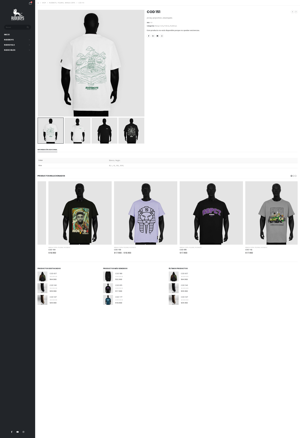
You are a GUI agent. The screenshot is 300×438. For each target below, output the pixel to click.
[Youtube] (17, 432)
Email (157, 36)
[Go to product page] (69, 213)
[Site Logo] (17, 14)
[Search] (28, 27)
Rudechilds (9, 50)
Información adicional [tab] (47, 150)
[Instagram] (23, 432)
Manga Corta (159, 26)
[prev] (292, 11)
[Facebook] (11, 432)
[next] (296, 11)
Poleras (166, 26)
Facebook (149, 36)
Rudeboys (9, 39)
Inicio (7, 34)
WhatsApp (162, 36)
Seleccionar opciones (97, 185)
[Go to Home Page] (38, 2)
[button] (38, 63)
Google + (153, 36)
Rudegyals (9, 45)
